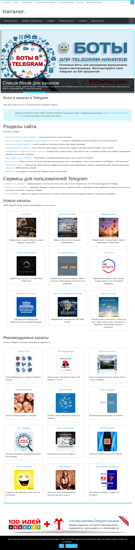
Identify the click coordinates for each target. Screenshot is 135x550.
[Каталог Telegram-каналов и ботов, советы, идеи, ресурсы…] (14, 11)
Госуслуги (108, 252)
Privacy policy (71, 546)
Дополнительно (97, 21)
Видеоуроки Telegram (94, 2)
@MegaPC (10, 168)
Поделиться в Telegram (14, 184)
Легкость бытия (109, 293)
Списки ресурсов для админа (17, 148)
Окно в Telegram (11, 194)
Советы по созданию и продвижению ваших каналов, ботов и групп (32, 141)
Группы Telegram (65, 389)
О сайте (16, 2)
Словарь (50, 21)
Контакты (83, 21)
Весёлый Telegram (24, 389)
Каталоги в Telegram (65, 2)
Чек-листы (9, 171)
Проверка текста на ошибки (16, 187)
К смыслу (26, 214)
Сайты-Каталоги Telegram (46, 2)
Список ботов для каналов (31, 82)
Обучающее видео (65, 351)
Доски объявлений (67, 214)
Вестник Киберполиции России (68, 293)
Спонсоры (80, 2)
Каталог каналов (10, 21)
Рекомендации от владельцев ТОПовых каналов (24, 151)
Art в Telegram (65, 466)
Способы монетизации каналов (17, 144)
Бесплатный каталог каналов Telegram (20, 137)
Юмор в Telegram (24, 466)
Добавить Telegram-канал (32, 21)
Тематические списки (13, 165)
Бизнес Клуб (24, 351)
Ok (61, 546)
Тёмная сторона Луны (26, 252)
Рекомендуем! (27, 2)
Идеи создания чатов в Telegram (18, 158)
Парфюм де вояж (109, 214)
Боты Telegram (23, 428)
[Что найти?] (132, 2)
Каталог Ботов (11, 161)
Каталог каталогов (107, 351)
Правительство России (26, 293)
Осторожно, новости (67, 252)
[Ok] (131, 543)
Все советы (6, 2)
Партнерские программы (107, 466)
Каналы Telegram (107, 389)
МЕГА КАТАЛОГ (107, 428)
